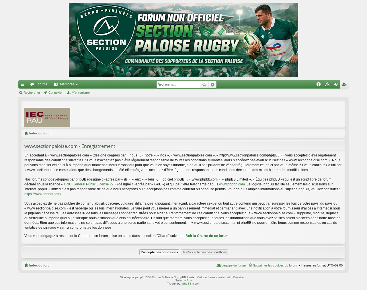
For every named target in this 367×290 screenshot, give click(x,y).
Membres (67, 84)
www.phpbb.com (232, 184)
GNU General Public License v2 (89, 184)
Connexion (55, 92)
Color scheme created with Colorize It (221, 277)
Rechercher (204, 84)
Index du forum (40, 133)
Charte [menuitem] (328, 85)
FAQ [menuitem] (320, 85)
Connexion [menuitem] (337, 85)
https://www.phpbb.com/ (42, 194)
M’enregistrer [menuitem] (345, 85)
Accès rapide (24, 85)
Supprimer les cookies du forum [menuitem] (275, 265)
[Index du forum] (183, 40)
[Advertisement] (238, 114)
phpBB (144, 277)
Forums (41, 84)
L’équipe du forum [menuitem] (233, 265)
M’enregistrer (81, 92)
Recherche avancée (212, 84)
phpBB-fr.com (191, 283)
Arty (189, 280)
